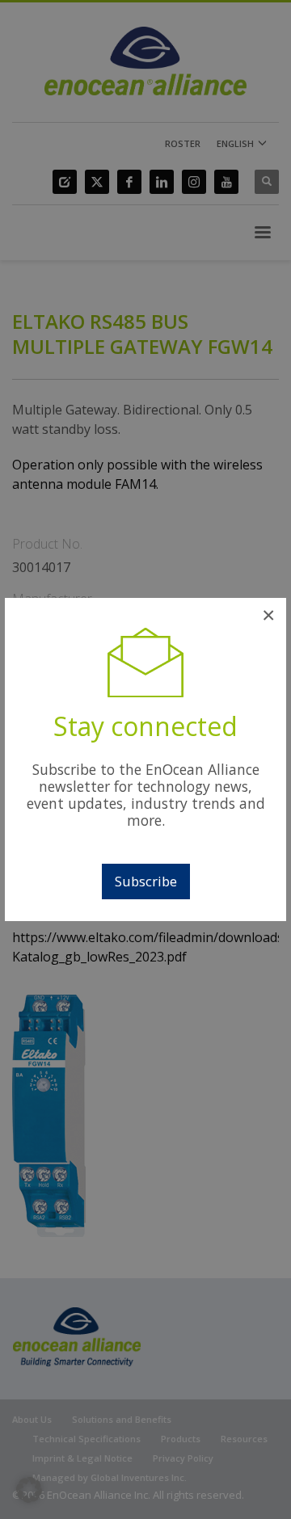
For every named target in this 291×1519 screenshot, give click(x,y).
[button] (29, 1490)
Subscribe (146, 881)
